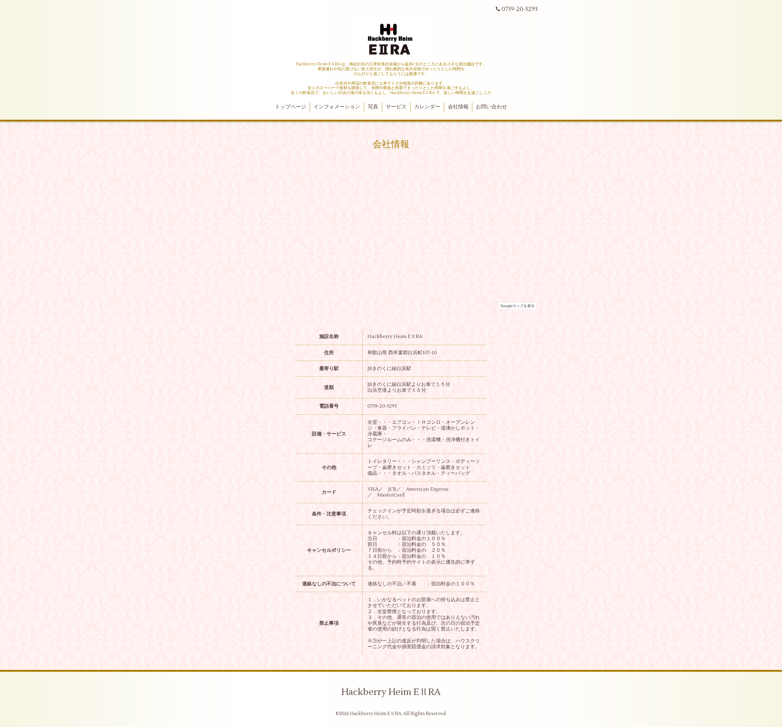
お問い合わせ (491, 107)
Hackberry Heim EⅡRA (391, 692)
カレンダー (427, 107)
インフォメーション (336, 107)
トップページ (290, 107)
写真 (373, 107)
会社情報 (458, 107)
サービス (396, 107)
